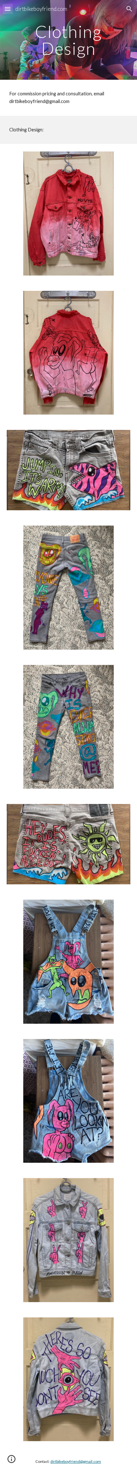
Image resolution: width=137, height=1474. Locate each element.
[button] (7, 9)
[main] (69, 40)
